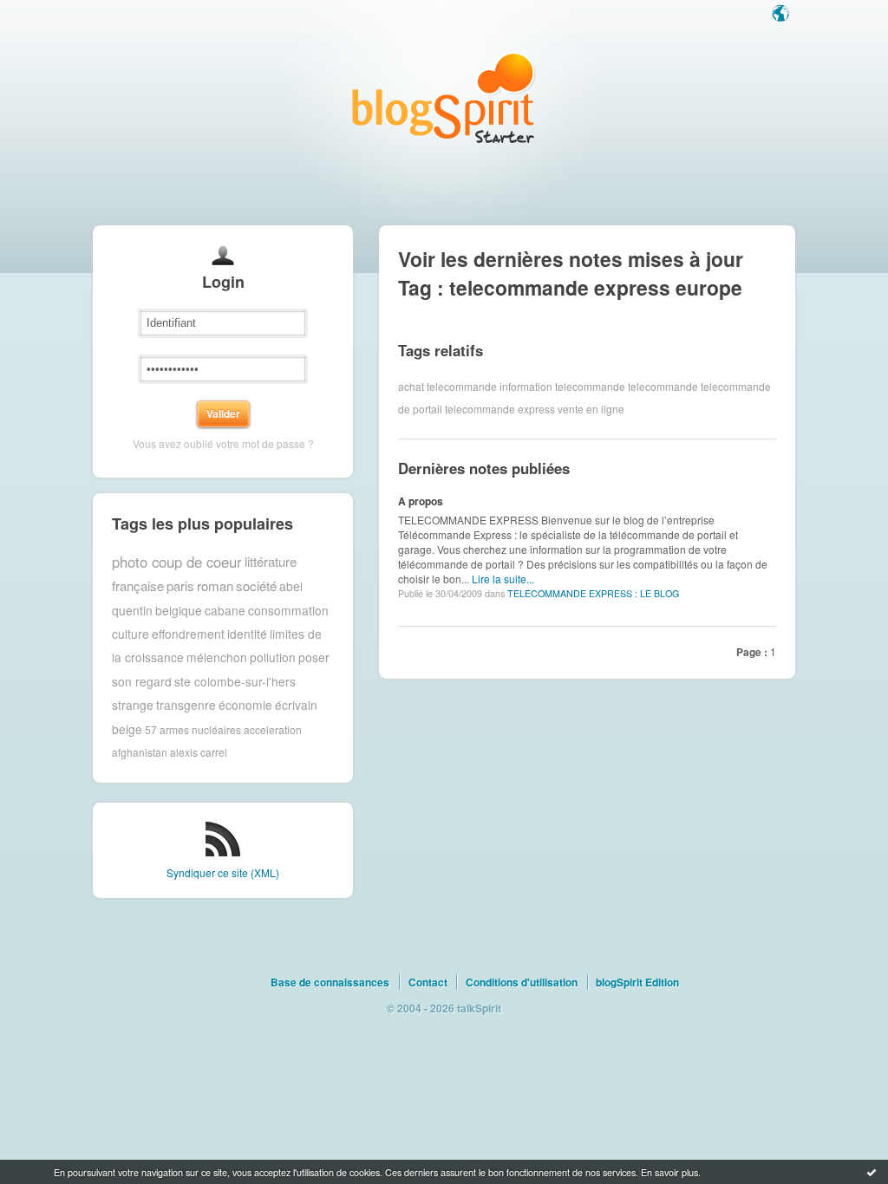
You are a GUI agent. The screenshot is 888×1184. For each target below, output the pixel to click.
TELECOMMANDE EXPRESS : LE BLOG (593, 593)
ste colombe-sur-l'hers (235, 681)
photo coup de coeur (177, 561)
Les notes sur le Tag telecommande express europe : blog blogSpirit (444, 97)
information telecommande (562, 386)
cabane (225, 610)
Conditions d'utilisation (522, 982)
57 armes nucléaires (193, 728)
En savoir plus (669, 1172)
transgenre (186, 704)
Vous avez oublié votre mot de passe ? (223, 443)
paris (180, 585)
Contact (427, 982)
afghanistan (139, 752)
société (256, 585)
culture (130, 633)
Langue (782, 14)
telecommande (663, 386)
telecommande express (500, 408)
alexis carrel (198, 752)
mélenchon (216, 657)
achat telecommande (447, 386)
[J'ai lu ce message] (871, 1172)
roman (215, 585)
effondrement (188, 633)
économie (245, 704)
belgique (178, 610)
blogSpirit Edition (637, 982)
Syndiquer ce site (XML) (222, 872)
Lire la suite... (503, 578)
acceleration (273, 728)
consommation (288, 610)
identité (247, 633)
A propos (420, 501)
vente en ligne (591, 408)
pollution (273, 657)
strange (132, 704)
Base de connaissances (330, 982)
